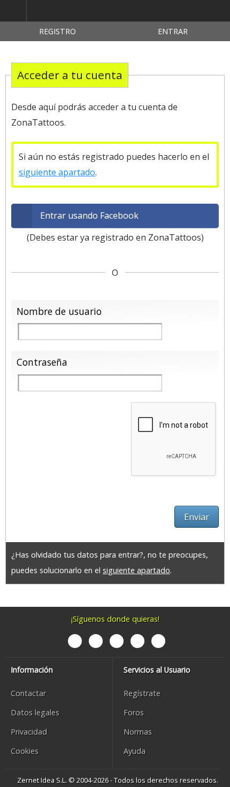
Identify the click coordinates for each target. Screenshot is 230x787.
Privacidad (29, 732)
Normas (138, 732)
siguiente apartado (57, 172)
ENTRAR (173, 31)
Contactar (28, 693)
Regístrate (142, 693)
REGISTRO (57, 31)
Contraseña (42, 362)
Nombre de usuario (59, 311)
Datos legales (35, 712)
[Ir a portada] (77, 11)
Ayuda (134, 751)
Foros (134, 712)
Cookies (25, 751)
